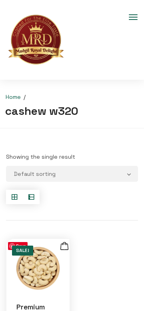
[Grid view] (14, 197)
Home (13, 96)
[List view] (31, 197)
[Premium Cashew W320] (38, 268)
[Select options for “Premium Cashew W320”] (64, 246)
